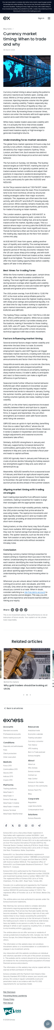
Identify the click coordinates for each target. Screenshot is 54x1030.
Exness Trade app (10, 799)
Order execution (9, 757)
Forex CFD (7, 766)
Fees (5, 750)
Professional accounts (12, 734)
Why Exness (33, 768)
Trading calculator (35, 738)
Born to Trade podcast (36, 752)
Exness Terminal (9, 810)
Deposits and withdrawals (13, 746)
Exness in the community (37, 786)
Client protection (10, 753)
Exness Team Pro (34, 790)
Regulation (32, 802)
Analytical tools (34, 730)
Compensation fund (35, 810)
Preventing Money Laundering (15, 996)
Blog (30, 794)
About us (31, 764)
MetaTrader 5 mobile (11, 803)
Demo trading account (12, 738)
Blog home (7, 29)
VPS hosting (33, 748)
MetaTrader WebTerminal (12, 814)
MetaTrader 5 (8, 792)
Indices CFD (8, 776)
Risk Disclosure (9, 992)
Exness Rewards (34, 818)
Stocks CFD (8, 773)
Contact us (32, 775)
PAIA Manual (8, 1003)
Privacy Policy (8, 999)
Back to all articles (15, 708)
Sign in (41, 18)
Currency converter (35, 741)
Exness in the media (36, 782)
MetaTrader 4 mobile (11, 807)
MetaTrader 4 (8, 796)
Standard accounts (10, 730)
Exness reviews (34, 771)
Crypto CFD (8, 780)
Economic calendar (35, 734)
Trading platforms (10, 789)
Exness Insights (34, 756)
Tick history (32, 745)
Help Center (33, 779)
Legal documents (35, 806)
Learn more (26, 928)
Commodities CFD (10, 769)
